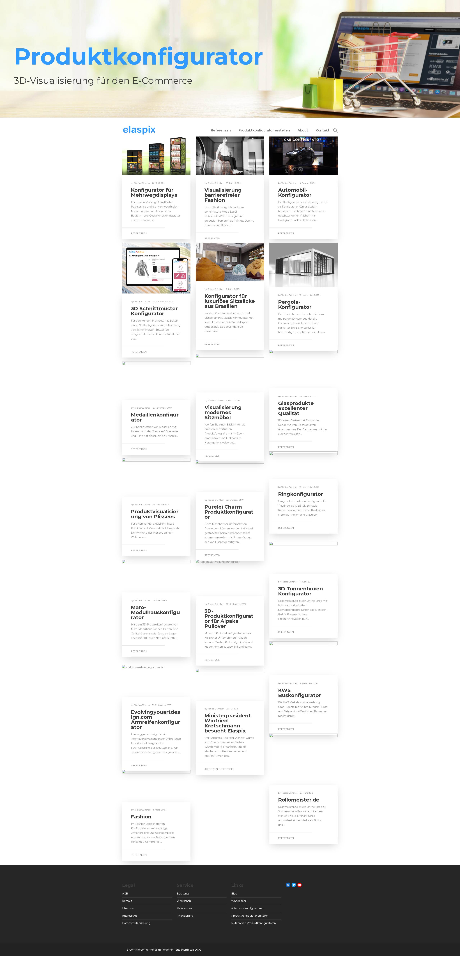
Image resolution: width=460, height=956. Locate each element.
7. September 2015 (161, 705)
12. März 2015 (306, 792)
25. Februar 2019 (160, 504)
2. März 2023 (233, 289)
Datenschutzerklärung (136, 923)
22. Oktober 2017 (235, 500)
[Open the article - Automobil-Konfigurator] (286, 155)
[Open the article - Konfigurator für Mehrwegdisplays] (139, 155)
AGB (125, 893)
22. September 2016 (236, 604)
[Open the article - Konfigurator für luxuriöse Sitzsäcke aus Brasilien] (213, 262)
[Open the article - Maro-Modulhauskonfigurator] (139, 576)
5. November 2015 (309, 683)
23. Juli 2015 (232, 708)
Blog (234, 893)
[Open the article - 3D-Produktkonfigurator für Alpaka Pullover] (213, 578)
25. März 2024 (233, 183)
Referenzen (221, 130)
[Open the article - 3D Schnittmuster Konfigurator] (139, 268)
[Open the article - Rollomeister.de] (286, 759)
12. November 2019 (309, 487)
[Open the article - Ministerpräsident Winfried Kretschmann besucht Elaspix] (213, 685)
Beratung (183, 893)
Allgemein (211, 769)
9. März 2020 (233, 400)
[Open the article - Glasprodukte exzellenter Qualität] (286, 369)
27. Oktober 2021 (308, 396)
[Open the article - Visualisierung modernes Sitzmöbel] (213, 373)
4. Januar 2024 (308, 183)
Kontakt (322, 130)
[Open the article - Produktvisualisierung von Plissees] (139, 477)
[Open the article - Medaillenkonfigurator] (139, 380)
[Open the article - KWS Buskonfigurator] (286, 658)
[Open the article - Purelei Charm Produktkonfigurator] (213, 476)
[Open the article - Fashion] (139, 786)
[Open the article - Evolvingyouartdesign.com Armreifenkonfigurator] (139, 681)
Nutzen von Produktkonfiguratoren (253, 923)
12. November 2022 (309, 295)
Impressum (129, 915)
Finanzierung (185, 915)
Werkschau (184, 901)
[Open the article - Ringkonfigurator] (286, 465)
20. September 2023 (163, 301)
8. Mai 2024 (158, 183)
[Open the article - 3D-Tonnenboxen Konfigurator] (286, 558)
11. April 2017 (306, 581)
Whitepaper (238, 901)
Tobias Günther (142, 183)
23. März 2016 (159, 600)
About (303, 130)
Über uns (128, 908)
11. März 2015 (158, 809)
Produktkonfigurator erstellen (264, 130)
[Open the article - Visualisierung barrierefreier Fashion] (213, 155)
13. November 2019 (162, 407)
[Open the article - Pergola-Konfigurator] (286, 265)
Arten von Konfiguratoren (247, 908)
